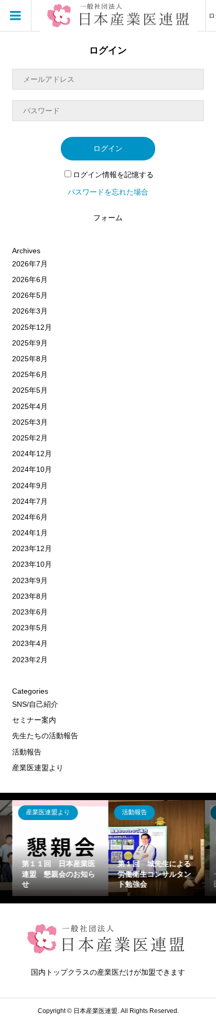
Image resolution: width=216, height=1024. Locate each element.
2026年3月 (30, 311)
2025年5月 (30, 390)
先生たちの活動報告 (45, 735)
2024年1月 (30, 533)
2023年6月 (30, 612)
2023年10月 (32, 564)
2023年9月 (30, 580)
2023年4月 (30, 643)
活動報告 (26, 752)
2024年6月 (30, 517)
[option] (60, 848)
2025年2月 (30, 438)
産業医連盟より (37, 767)
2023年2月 (30, 659)
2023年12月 (32, 548)
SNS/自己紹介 (35, 704)
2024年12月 (32, 453)
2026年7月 (30, 264)
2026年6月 (30, 279)
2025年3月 (30, 422)
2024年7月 (30, 501)
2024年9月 (30, 485)
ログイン (108, 148)
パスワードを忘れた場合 (108, 192)
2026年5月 (30, 295)
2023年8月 (30, 596)
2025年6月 (30, 374)
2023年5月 (30, 627)
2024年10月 (32, 469)
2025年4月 (30, 406)
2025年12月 (32, 327)
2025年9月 (30, 343)
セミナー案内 (34, 720)
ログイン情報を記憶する (113, 174)
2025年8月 (30, 358)
